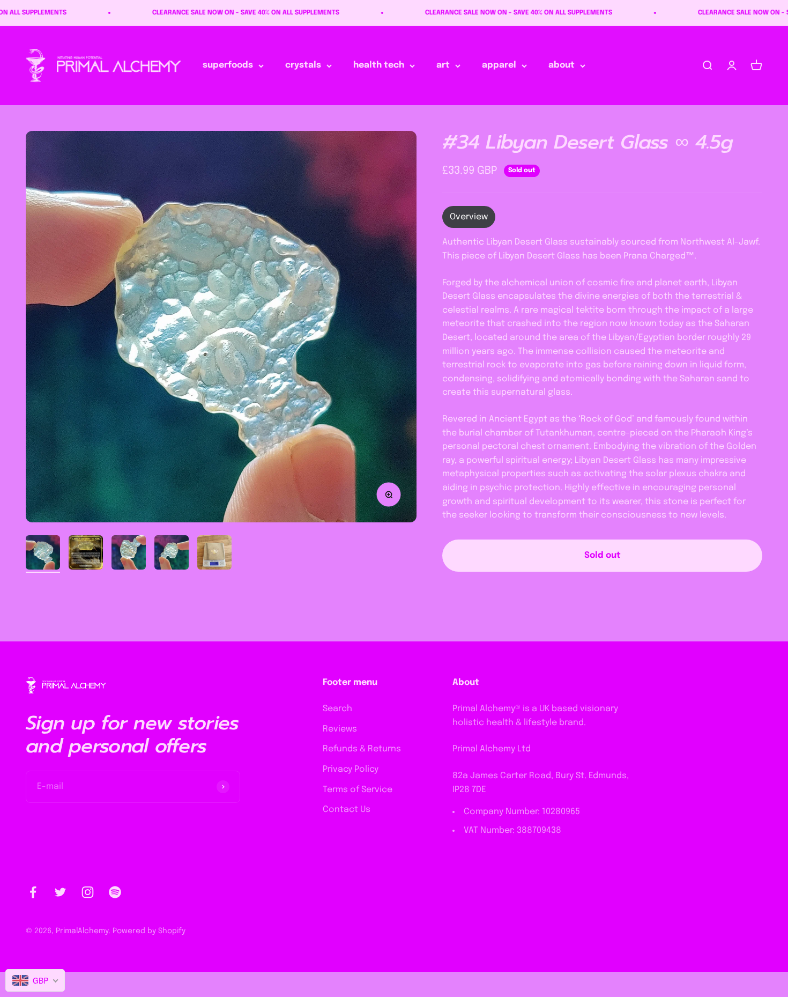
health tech (378, 65)
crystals (303, 65)
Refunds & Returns (362, 749)
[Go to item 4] (171, 554)
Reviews (340, 729)
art (443, 65)
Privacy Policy (350, 769)
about (561, 65)
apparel (499, 65)
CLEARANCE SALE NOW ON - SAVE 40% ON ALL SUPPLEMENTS (215, 13)
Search (337, 708)
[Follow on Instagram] (87, 892)
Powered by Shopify (149, 931)
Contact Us (346, 809)
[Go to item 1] (43, 554)
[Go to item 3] (128, 554)
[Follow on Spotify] (115, 892)
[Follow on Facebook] (33, 892)
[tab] (468, 217)
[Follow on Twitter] (60, 892)
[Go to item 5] (214, 554)
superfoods (228, 65)
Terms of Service (357, 789)
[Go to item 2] (86, 554)
